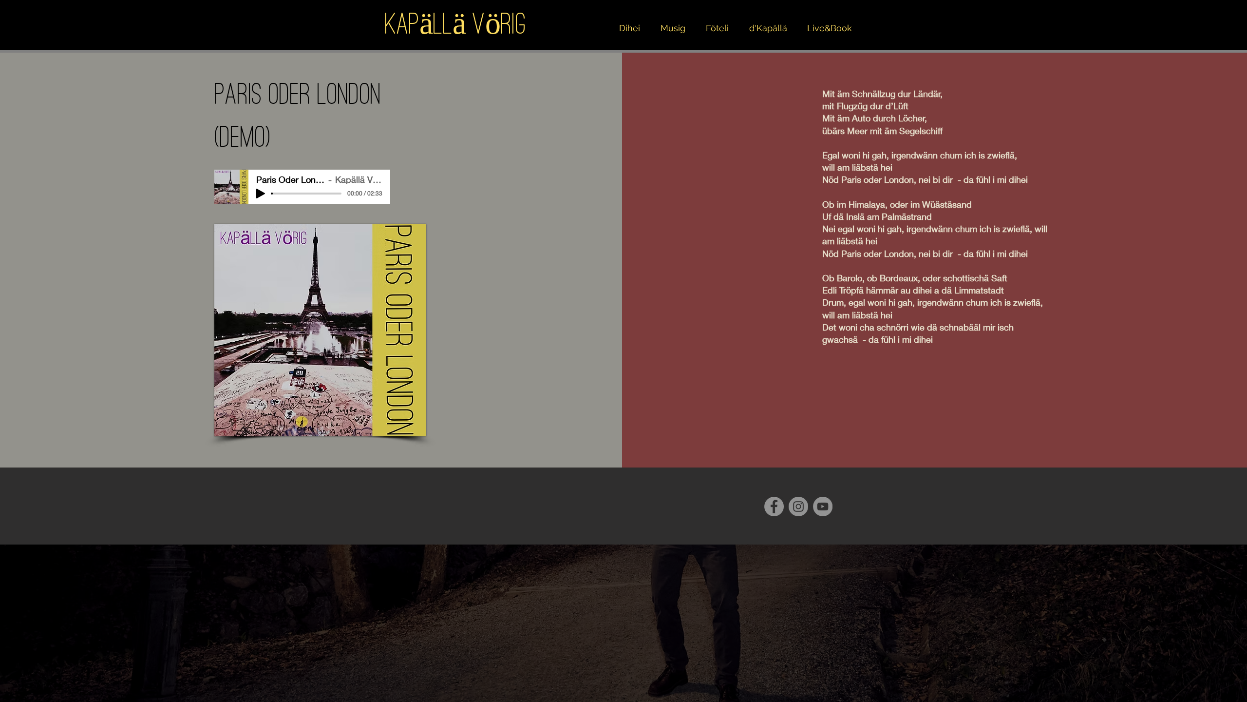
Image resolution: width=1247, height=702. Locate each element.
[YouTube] (822, 506)
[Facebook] (774, 506)
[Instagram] (798, 506)
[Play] (260, 193)
